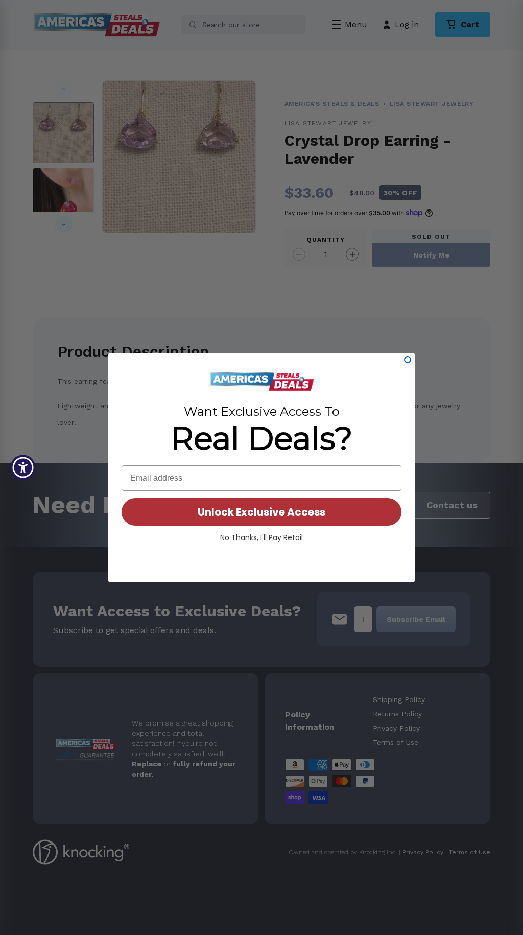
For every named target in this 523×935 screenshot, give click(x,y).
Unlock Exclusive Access (261, 512)
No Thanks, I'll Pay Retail (261, 537)
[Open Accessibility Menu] (23, 467)
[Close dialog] (408, 360)
